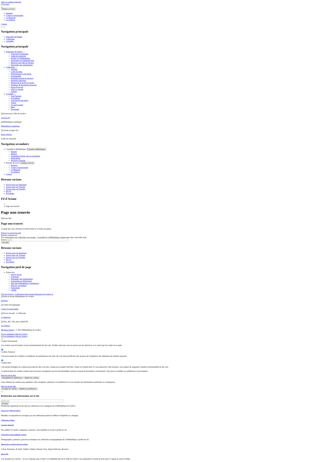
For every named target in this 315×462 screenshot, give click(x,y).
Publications (15, 158)
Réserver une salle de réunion (22, 63)
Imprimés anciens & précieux (22, 78)
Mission (14, 154)
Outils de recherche (18, 56)
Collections (10, 39)
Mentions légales (7, 330)
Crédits (13, 290)
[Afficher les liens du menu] (24, 52)
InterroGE (4, 454)
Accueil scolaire (17, 105)
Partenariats (15, 288)
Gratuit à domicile (7, 425)
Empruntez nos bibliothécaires (22, 61)
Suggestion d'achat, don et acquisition (25, 156)
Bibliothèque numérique (10, 126)
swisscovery (5, 118)
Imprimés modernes (18, 80)
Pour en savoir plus (8, 375)
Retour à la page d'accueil (11, 233)
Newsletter (15, 109)
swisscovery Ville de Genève (10, 411)
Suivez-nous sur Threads (15, 187)
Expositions (15, 98)
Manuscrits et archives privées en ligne (14, 444)
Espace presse (16, 274)
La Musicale (11, 18)
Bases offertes (6, 134)
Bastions (9, 13)
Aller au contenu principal (11, 2)
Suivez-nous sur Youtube (15, 189)
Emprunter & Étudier (14, 37)
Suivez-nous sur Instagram (16, 185)
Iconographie (16, 76)
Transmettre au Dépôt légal (21, 281)
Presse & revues (17, 87)
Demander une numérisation (22, 65)
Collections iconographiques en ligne (13, 435)
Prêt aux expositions (18, 286)
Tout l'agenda (16, 96)
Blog (13, 107)
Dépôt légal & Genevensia (21, 74)
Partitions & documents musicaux (24, 85)
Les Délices (10, 20)
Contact (4, 24)
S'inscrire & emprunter (19, 54)
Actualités (10, 41)
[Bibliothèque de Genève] (5, 4)
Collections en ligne (8, 420)
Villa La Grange (17, 89)
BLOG (8, 191)
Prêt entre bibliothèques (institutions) (25, 283)
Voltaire (14, 92)
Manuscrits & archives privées (22, 83)
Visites (13, 103)
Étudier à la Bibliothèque (20, 58)
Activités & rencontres (19, 100)
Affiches (14, 69)
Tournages (15, 277)
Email (3, 240)
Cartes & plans (16, 72)
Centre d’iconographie (14, 15)
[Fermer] (2, 391)
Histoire (14, 152)
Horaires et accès (8, 9)
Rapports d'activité (18, 160)
